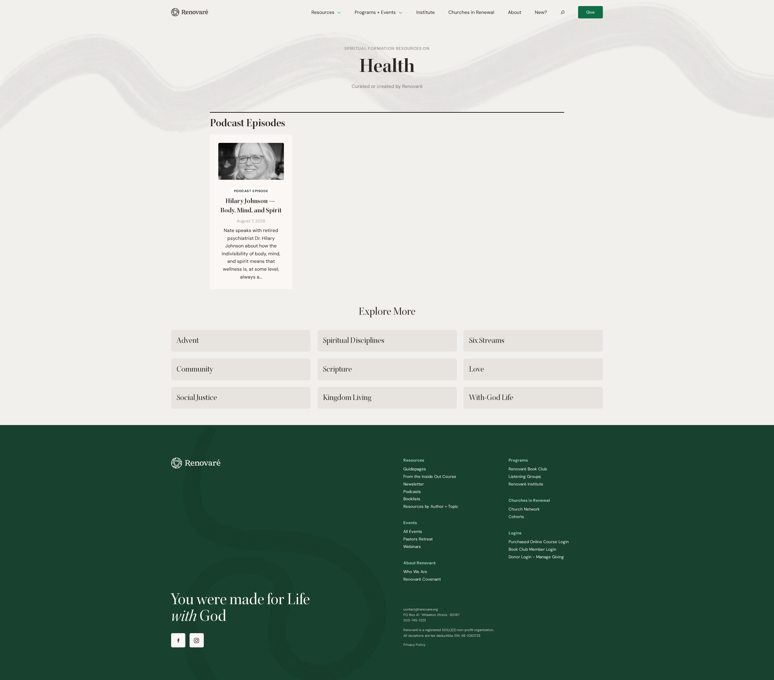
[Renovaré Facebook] (178, 640)
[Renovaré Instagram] (197, 640)
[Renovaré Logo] (189, 12)
